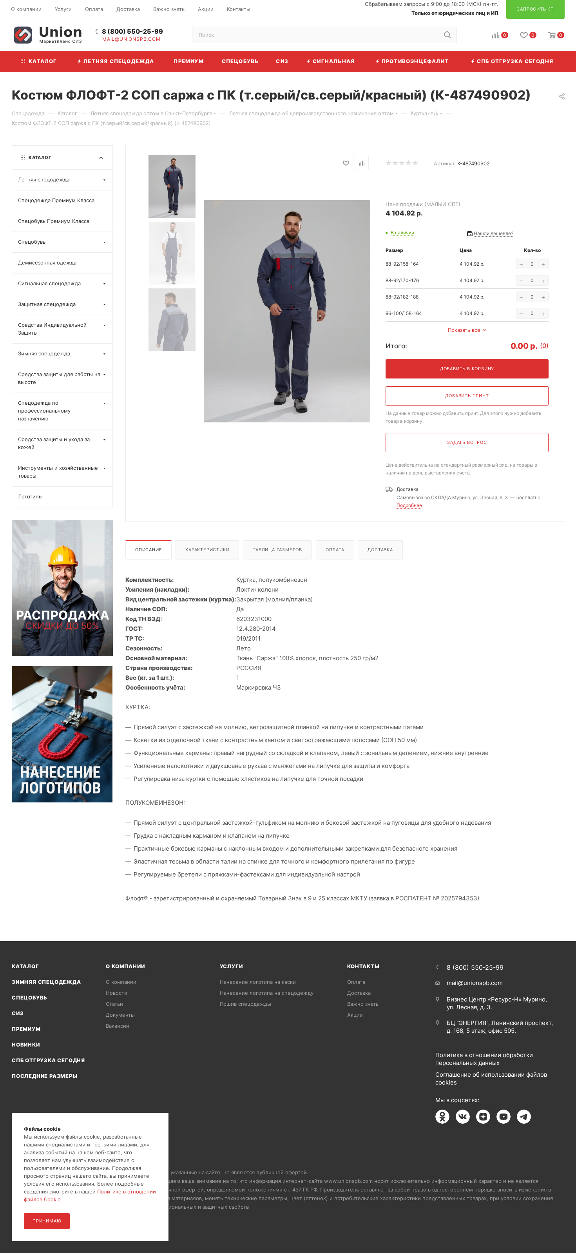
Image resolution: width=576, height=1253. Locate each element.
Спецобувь (29, 997)
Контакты (363, 966)
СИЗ (18, 1013)
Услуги (231, 966)
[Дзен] (483, 1117)
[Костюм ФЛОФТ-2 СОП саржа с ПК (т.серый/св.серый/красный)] (287, 311)
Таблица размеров (277, 549)
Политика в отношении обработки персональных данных (484, 1058)
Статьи (114, 1004)
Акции (355, 1015)
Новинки (26, 1044)
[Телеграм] (524, 1117)
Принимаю (47, 1221)
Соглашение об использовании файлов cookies (491, 1078)
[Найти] (447, 35)
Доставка (380, 549)
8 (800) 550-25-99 (132, 31)
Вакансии (117, 1026)
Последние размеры (45, 1076)
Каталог (25, 966)
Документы (120, 1015)
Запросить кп (570, 63)
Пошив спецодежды (245, 1004)
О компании (125, 966)
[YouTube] (503, 1117)
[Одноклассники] (442, 1117)
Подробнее (409, 505)
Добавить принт (467, 395)
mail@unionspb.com (131, 39)
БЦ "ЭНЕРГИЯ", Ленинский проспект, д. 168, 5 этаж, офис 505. (500, 1026)
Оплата (335, 549)
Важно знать (363, 1004)
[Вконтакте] (463, 1117)
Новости (116, 993)
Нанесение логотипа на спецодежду (266, 993)
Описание (148, 549)
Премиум (26, 1029)
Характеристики (207, 549)
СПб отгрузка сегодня (48, 1060)
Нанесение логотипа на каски (258, 982)
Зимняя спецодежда (46, 982)
